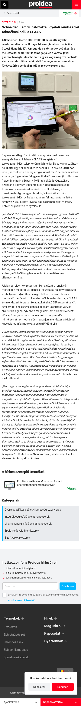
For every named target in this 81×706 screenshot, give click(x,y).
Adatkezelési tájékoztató (21, 600)
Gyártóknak (53, 641)
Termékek (12, 618)
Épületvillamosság (16, 650)
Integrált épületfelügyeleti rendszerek (41, 516)
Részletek (39, 687)
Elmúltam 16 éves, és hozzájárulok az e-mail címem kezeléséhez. (43, 594)
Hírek (48, 618)
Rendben (62, 687)
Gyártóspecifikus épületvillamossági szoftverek (41, 509)
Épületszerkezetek (16, 657)
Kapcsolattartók (53, 702)
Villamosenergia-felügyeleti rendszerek (41, 523)
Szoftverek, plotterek (41, 537)
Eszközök (10, 627)
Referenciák (13, 13)
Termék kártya (40, 485)
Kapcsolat (52, 633)
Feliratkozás (67, 586)
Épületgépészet (14, 634)
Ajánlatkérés (11, 702)
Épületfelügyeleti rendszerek (41, 530)
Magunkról (53, 626)
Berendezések (13, 642)
